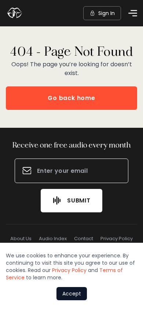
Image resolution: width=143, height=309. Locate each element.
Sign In (106, 13)
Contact (83, 238)
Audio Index (53, 238)
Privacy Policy (116, 238)
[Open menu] (132, 13)
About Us (21, 238)
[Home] (14, 13)
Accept (71, 293)
